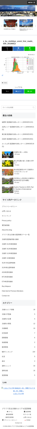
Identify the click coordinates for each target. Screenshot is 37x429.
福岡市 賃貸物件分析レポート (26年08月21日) (17, 122)
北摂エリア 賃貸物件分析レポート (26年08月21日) (18, 128)
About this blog (7, 230)
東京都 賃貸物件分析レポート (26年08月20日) (17, 134)
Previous (1, 26)
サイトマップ (6, 216)
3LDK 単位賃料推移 (8, 263)
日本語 (5, 83)
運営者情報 (5, 225)
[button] (33, 107)
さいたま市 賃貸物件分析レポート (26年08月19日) (18, 145)
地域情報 (10, 414)
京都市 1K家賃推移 (8, 258)
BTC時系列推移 (7, 277)
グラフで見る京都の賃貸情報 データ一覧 (16, 234)
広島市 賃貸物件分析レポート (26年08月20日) (17, 139)
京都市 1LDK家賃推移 (9, 253)
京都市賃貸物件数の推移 (10, 239)
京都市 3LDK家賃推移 (9, 249)
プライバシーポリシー (9, 206)
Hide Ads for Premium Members (12, 291)
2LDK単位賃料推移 (8, 267)
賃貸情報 (28, 411)
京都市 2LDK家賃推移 (9, 244)
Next (36, 26)
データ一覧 (27, 414)
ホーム (10, 411)
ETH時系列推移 (7, 281)
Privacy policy (6, 220)
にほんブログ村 (18, 393)
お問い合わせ (6, 211)
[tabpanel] (10, 26)
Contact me (6, 296)
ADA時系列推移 (7, 272)
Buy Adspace (6, 286)
